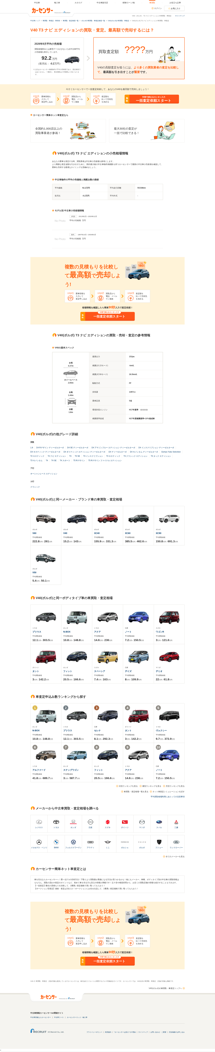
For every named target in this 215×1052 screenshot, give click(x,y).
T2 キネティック (37, 456)
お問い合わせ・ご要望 (158, 1032)
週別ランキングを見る (151, 786)
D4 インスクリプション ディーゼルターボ (156, 448)
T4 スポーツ (65, 460)
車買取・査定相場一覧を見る (136, 792)
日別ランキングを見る (128, 786)
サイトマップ (180, 16)
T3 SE (77, 456)
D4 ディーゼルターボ (118, 452)
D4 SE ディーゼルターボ (77, 448)
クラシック (35, 487)
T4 (47, 460)
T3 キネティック (113, 456)
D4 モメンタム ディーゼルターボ (144, 452)
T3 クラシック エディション (135, 456)
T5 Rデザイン (79, 460)
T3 (70, 456)
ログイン (158, 8)
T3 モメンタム (36, 460)
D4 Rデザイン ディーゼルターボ (50, 448)
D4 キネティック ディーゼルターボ (45, 452)
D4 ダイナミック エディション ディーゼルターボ (84, 452)
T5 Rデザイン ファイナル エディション (105, 460)
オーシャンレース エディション (43, 474)
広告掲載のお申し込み (177, 1032)
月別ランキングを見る (175, 786)
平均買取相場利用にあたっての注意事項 (168, 797)
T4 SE (54, 460)
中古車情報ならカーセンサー (40, 1017)
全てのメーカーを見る (175, 856)
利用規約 (108, 1032)
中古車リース (59, 1017)
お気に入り (176, 8)
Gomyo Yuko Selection (171, 452)
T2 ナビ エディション (57, 456)
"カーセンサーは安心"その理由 (125, 1032)
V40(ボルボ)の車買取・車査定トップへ (165, 988)
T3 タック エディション (161, 456)
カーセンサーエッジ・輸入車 (77, 1017)
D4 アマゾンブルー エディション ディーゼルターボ (113, 448)
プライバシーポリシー (94, 1032)
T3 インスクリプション (93, 456)
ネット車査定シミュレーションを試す (169, 792)
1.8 (31, 448)
